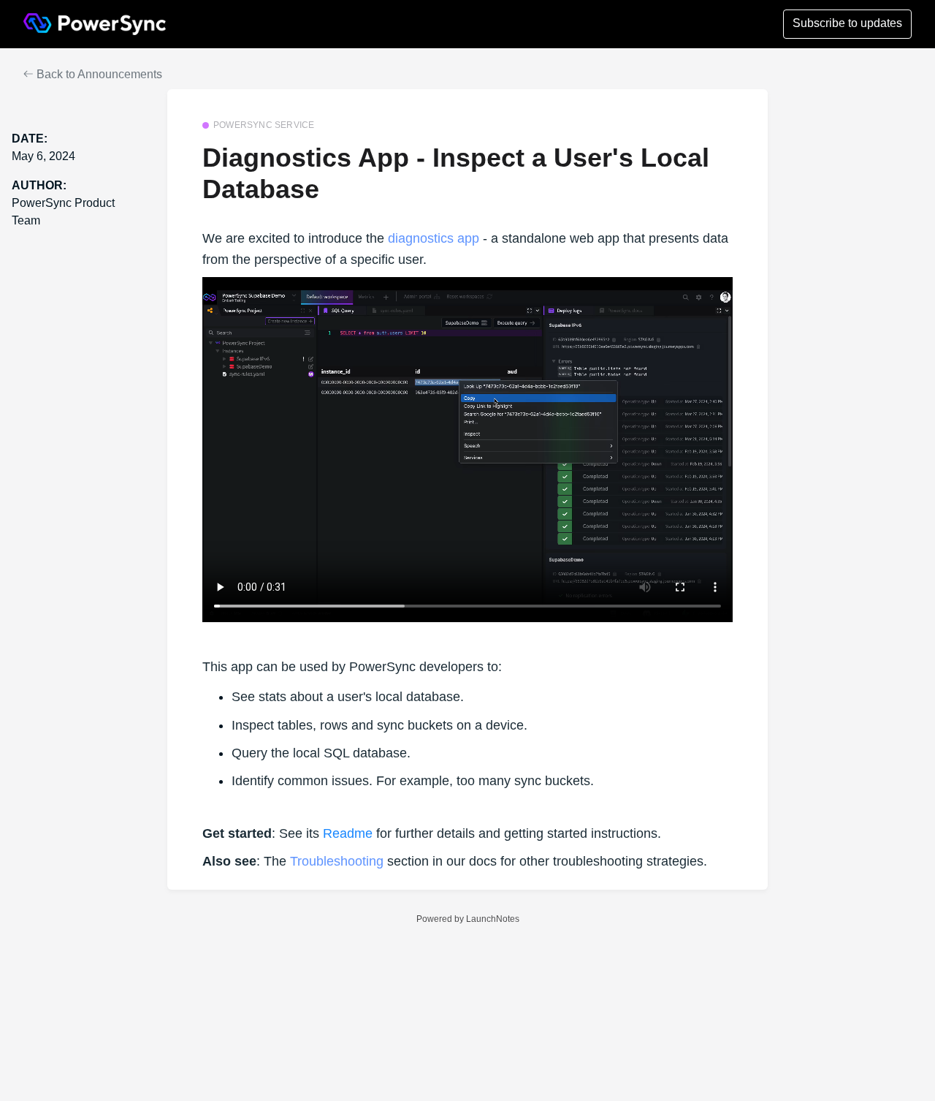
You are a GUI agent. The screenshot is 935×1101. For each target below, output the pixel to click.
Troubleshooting (336, 861)
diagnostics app (433, 238)
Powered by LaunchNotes (467, 919)
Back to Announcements (98, 74)
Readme (348, 833)
